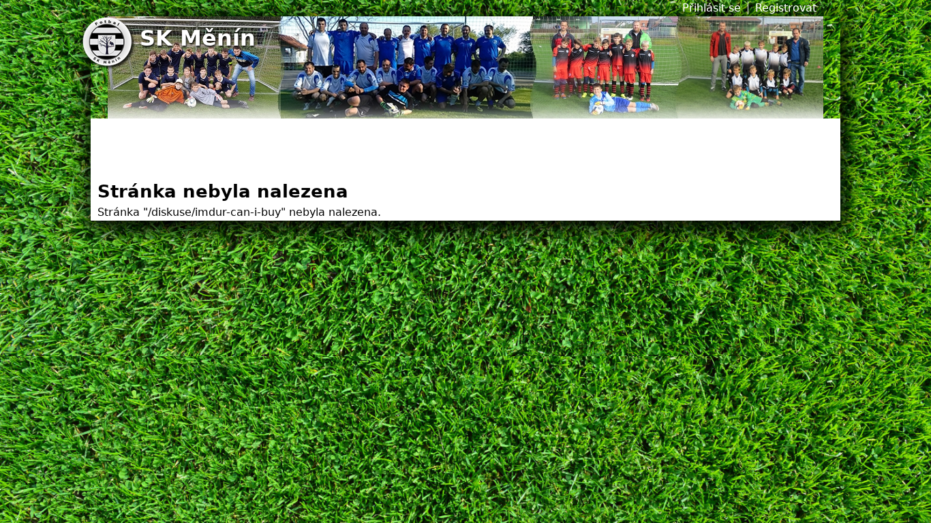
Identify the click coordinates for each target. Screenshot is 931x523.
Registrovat (785, 7)
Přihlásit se (711, 7)
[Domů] (109, 43)
